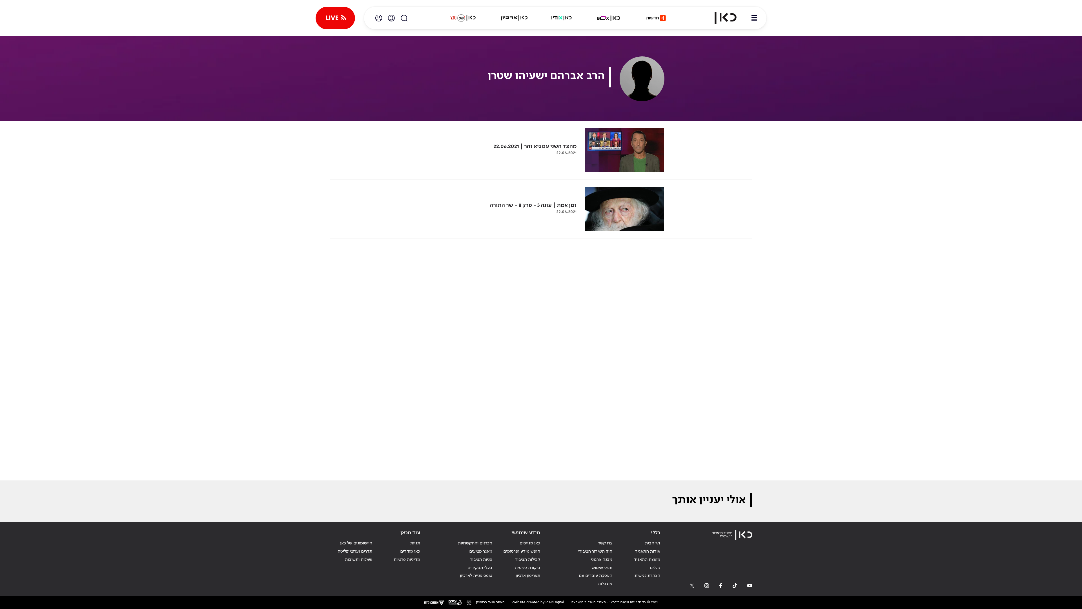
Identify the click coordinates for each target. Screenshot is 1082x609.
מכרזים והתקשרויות (475, 543)
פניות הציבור (481, 559)
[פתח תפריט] (754, 18)
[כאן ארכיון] (514, 18)
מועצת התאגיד (647, 559)
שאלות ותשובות (358, 559)
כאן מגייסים (530, 543)
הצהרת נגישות (647, 575)
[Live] (335, 18)
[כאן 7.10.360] (463, 18)
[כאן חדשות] (656, 18)
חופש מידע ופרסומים (521, 551)
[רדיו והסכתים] (561, 18)
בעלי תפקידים (479, 568)
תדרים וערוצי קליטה (355, 551)
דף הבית (652, 543)
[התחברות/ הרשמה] (378, 18)
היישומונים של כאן (356, 543)
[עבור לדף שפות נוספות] (391, 18)
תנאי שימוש (602, 568)
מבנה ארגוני (601, 559)
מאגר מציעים (480, 551)
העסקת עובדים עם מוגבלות (595, 579)
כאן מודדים (410, 551)
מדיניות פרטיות (407, 559)
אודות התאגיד (647, 551)
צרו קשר (605, 543)
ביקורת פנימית (527, 568)
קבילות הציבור (527, 559)
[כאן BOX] (609, 18)
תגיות (415, 543)
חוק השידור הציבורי (595, 551)
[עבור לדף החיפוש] (404, 18)
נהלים (655, 568)
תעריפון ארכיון (528, 575)
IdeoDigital (555, 602)
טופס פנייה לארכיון (476, 575)
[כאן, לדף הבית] (720, 18)
